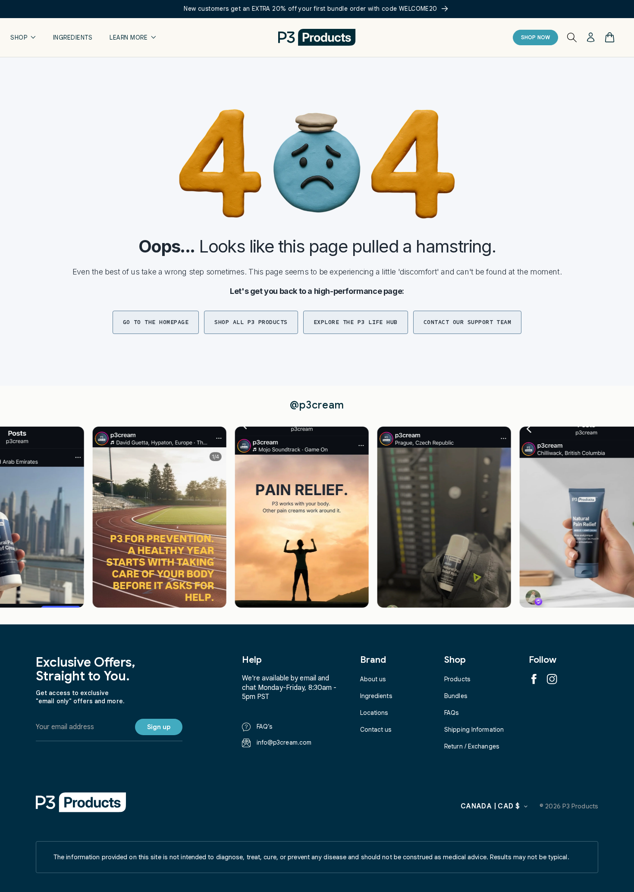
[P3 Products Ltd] (81, 802)
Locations (374, 713)
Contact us (376, 729)
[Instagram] (552, 679)
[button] (23, 37)
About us (373, 679)
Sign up (158, 727)
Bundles (455, 696)
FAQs (451, 713)
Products (457, 679)
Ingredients (376, 696)
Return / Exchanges (471, 746)
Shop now (535, 37)
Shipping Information (474, 729)
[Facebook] (534, 679)
